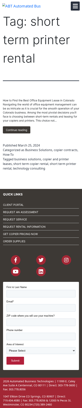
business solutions (27, 159)
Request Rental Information (24, 226)
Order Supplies (14, 241)
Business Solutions (38, 150)
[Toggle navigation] (75, 6)
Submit (15, 360)
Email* (10, 301)
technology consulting (29, 168)
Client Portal (13, 204)
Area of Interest (15, 344)
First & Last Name (16, 287)
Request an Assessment (20, 212)
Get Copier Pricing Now (20, 234)
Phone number (14, 330)
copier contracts (65, 150)
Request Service (15, 219)
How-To (8, 154)
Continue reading (18, 130)
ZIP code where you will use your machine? (30, 315)
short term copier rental (30, 164)
